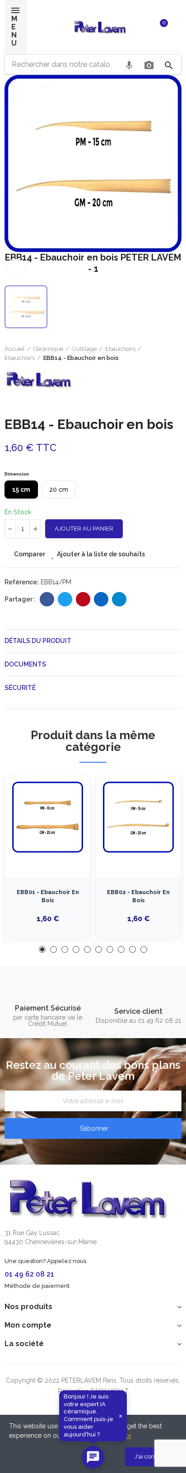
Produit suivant (174, 353)
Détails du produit (38, 640)
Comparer (29, 554)
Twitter (65, 599)
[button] (42, 949)
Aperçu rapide (67, 826)
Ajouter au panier (84, 528)
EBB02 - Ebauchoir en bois (138, 896)
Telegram (119, 599)
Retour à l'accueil (163, 353)
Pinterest (83, 599)
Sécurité (20, 687)
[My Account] (176, 27)
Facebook (47, 599)
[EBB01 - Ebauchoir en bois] (47, 817)
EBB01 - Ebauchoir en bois (48, 896)
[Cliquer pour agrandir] (16, 268)
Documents (25, 664)
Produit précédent (152, 353)
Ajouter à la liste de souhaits (101, 554)
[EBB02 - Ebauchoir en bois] (138, 817)
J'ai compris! (151, 1456)
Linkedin (101, 599)
